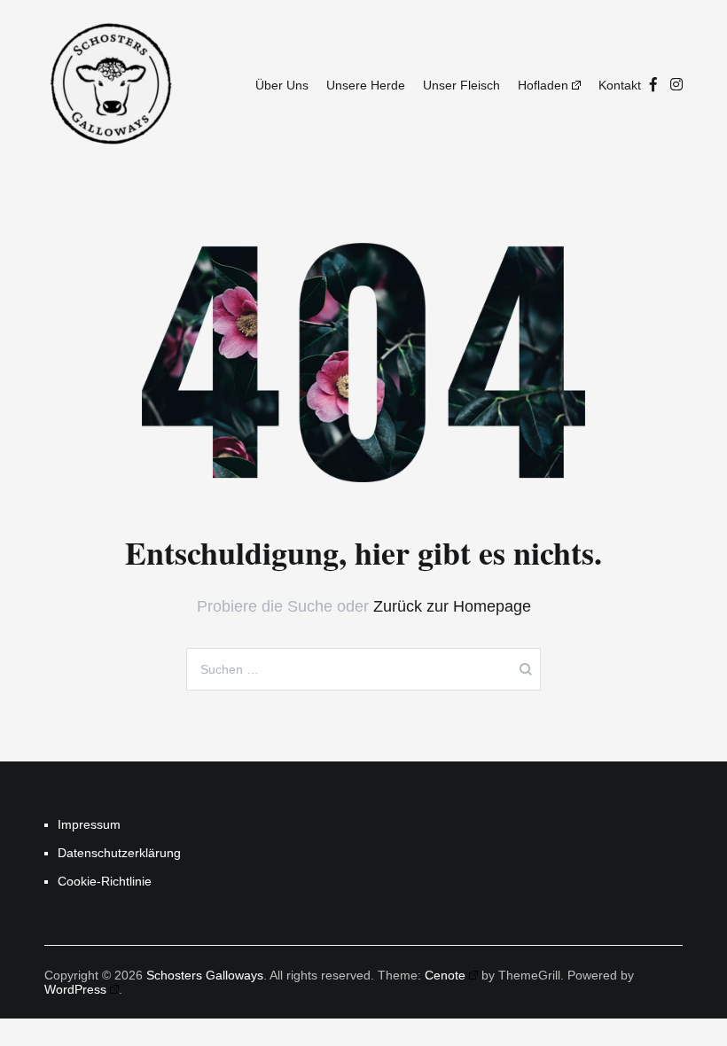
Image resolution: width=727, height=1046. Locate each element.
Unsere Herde (365, 85)
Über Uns (282, 85)
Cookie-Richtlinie (105, 881)
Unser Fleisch (461, 85)
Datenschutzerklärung (117, 853)
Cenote (445, 975)
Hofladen (543, 85)
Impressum (89, 824)
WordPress (75, 989)
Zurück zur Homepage (452, 606)
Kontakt (619, 85)
